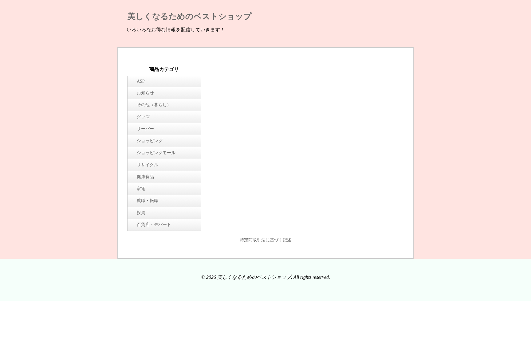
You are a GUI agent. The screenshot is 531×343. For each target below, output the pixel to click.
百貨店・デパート (154, 224)
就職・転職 (147, 200)
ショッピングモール (156, 152)
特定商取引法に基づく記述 (265, 240)
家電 (141, 188)
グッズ (143, 117)
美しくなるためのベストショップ (190, 16)
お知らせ (145, 93)
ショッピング (150, 140)
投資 (141, 212)
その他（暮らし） (154, 105)
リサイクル (147, 164)
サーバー (145, 129)
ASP (141, 81)
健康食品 (145, 176)
